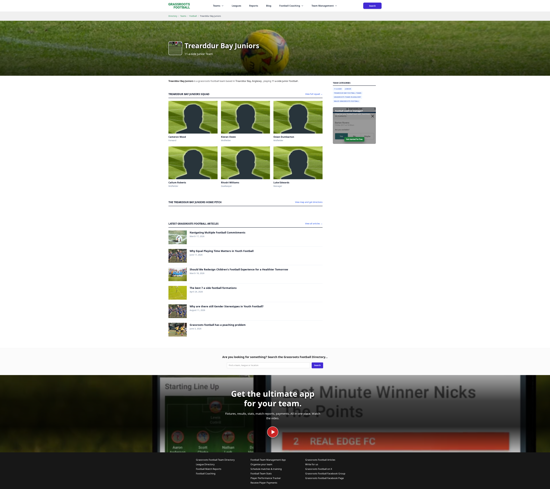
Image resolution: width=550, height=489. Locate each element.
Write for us (311, 464)
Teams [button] (216, 5)
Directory (172, 16)
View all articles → (314, 223)
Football (193, 16)
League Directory (205, 464)
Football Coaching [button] (289, 5)
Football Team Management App (268, 459)
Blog (268, 5)
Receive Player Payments (264, 482)
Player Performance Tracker (266, 478)
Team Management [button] (323, 5)
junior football (290, 81)
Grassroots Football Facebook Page (324, 478)
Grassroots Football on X (318, 469)
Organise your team (261, 464)
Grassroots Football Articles (320, 459)
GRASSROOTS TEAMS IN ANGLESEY (347, 97)
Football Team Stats (261, 473)
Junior (348, 89)
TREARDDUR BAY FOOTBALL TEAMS (347, 93)
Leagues (236, 5)
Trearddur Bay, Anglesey (248, 81)
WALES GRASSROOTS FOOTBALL (346, 101)
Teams (183, 16)
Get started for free (354, 139)
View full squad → (314, 94)
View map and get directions (309, 202)
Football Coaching (205, 473)
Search (372, 5)
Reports (253, 5)
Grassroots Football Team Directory (215, 459)
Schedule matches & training (266, 469)
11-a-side (277, 81)
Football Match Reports (208, 469)
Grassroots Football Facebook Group (325, 473)
